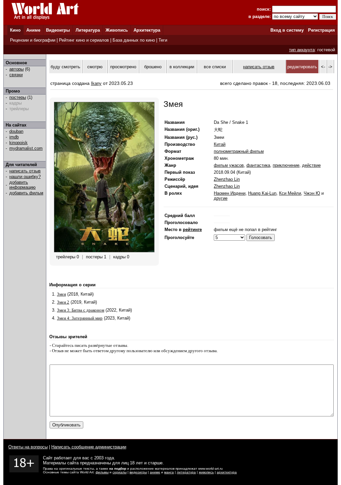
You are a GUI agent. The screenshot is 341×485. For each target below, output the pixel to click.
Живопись (117, 30)
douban (16, 131)
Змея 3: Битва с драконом (80, 310)
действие (311, 165)
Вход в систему (287, 30)
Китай (219, 144)
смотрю (95, 66)
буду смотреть (65, 66)
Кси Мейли (290, 193)
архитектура (227, 472)
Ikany (96, 83)
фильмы (102, 472)
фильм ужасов (229, 165)
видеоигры (138, 472)
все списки (215, 66)
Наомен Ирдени (229, 193)
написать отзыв (25, 170)
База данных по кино (134, 40)
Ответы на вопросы (28, 446)
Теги (163, 40)
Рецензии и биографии (32, 40)
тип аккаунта (302, 49)
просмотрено (123, 66)
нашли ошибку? (25, 176)
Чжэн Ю (312, 193)
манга (169, 472)
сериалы (120, 472)
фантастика (258, 165)
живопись (206, 472)
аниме (155, 472)
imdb (14, 136)
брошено (153, 66)
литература (186, 472)
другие (220, 198)
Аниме (33, 30)
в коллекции (182, 66)
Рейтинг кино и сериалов (84, 40)
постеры (17, 97)
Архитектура (147, 30)
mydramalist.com (26, 148)
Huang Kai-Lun (262, 193)
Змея (61, 294)
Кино (15, 30)
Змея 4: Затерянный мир (80, 318)
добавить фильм (26, 192)
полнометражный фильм (239, 151)
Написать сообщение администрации (88, 446)
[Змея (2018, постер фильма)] (104, 250)
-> (330, 66)
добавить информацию (22, 185)
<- (323, 66)
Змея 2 (63, 302)
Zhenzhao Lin (227, 179)
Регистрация (321, 30)
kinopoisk (18, 142)
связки (16, 74)
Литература (88, 30)
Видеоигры (58, 30)
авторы (16, 69)
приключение (286, 165)
